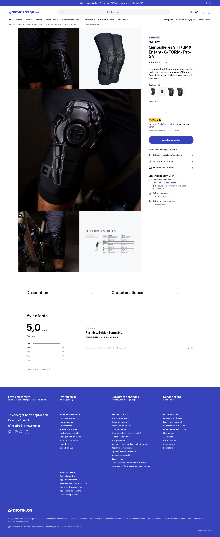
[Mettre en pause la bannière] (206, 3)
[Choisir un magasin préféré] (190, 12)
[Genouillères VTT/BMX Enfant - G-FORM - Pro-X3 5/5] (110, 241)
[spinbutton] (158, 110)
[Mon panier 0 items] (209, 12)
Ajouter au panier (171, 140)
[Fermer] (210, 3)
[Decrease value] (152, 111)
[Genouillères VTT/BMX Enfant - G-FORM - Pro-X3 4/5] (48, 241)
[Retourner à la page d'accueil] (24, 12)
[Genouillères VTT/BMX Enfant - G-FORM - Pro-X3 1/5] (110, 58)
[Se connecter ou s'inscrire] (203, 12)
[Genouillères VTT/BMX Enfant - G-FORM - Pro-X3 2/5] (48, 58)
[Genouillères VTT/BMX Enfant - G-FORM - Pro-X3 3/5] (79, 150)
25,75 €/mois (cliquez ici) (162, 124)
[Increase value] (164, 111)
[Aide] (197, 12)
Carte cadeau (204, 20)
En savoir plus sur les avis (37, 369)
